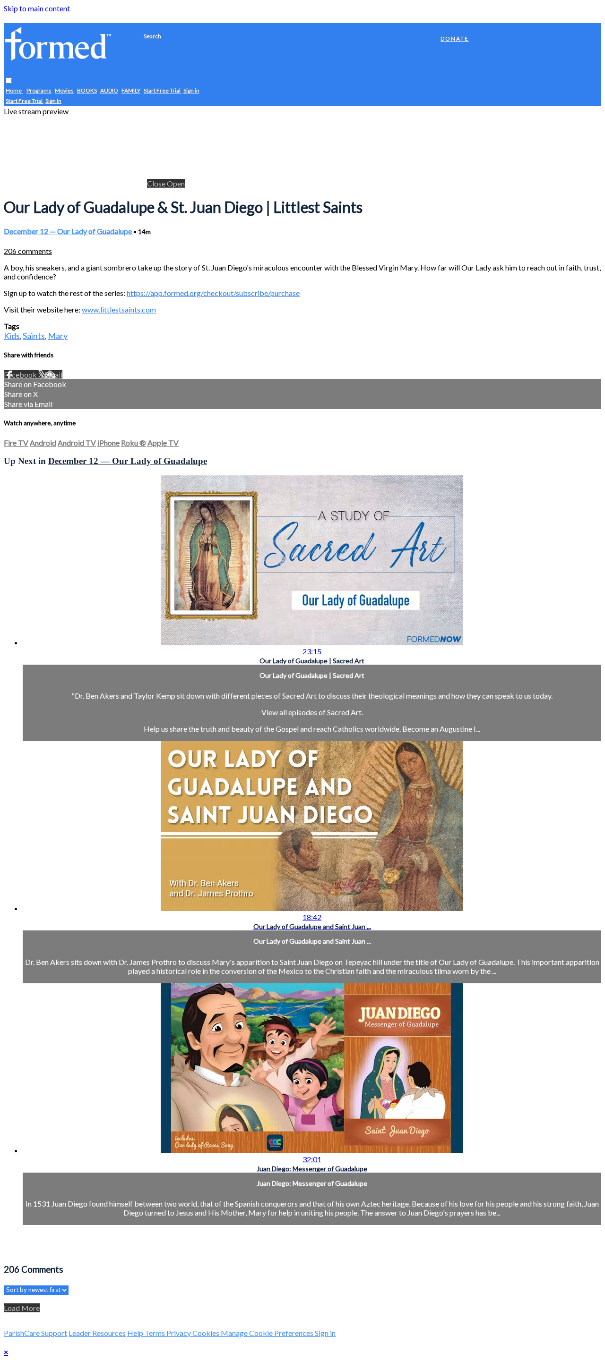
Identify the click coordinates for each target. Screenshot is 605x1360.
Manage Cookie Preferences (268, 1332)
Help (136, 1332)
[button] (9, 81)
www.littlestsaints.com (119, 309)
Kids (12, 335)
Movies (64, 90)
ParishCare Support (35, 1332)
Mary (58, 335)
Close (157, 183)
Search (152, 36)
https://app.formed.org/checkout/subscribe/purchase (213, 292)
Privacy (179, 1332)
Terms (155, 1332)
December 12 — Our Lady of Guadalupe (68, 231)
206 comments (28, 250)
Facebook (21, 374)
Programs (39, 90)
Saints (34, 335)
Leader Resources (97, 1332)
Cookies (206, 1332)
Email (53, 374)
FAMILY (130, 90)
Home (14, 90)
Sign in (191, 90)
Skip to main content (37, 8)
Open (176, 183)
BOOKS (87, 90)
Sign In (53, 101)
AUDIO (109, 90)
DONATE (455, 38)
